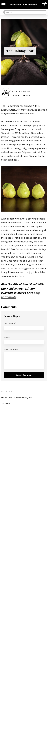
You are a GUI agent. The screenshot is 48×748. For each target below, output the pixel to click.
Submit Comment (24, 375)
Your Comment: (11, 349)
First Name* (10, 323)
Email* (7, 337)
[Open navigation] (3, 4)
